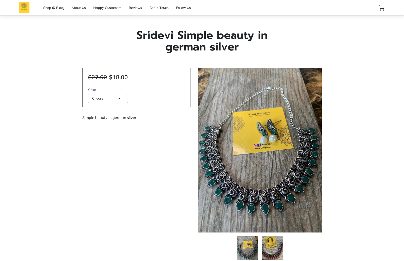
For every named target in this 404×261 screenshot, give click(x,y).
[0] (381, 8)
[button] (108, 98)
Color (92, 90)
